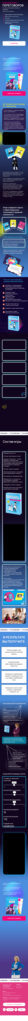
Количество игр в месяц (12, 800)
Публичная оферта (6, 994)
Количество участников (11, 790)
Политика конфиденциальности (9, 992)
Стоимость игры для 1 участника (11, 779)
